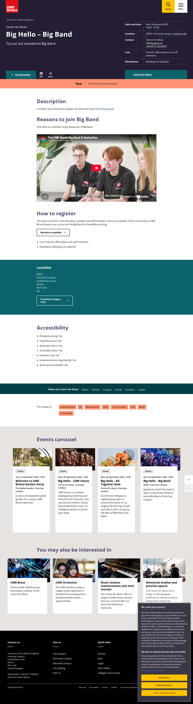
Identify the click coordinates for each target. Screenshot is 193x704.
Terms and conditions (128, 687)
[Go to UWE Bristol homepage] (8, 20)
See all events (22, 74)
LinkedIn (141, 389)
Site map (82, 687)
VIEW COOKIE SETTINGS (164, 693)
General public (66, 413)
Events (14, 20)
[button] (41, 75)
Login (101, 663)
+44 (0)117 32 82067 (156, 46)
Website (85, 389)
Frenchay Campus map (50, 300)
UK (80, 407)
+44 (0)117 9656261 (30, 674)
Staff (133, 407)
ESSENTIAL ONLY (164, 685)
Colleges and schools (109, 673)
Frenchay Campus (67, 407)
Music (105, 407)
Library (101, 653)
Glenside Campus (62, 663)
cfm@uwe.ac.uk (154, 43)
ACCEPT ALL (164, 677)
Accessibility (94, 687)
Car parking (59, 668)
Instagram (107, 389)
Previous (189, 488)
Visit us (56, 673)
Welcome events (92, 407)
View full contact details (19, 677)
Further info (180, 33)
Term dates (104, 668)
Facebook (96, 389)
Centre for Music (143, 74)
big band (108, 108)
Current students (119, 407)
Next (189, 479)
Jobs (100, 658)
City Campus (59, 653)
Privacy (105, 687)
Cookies (114, 687)
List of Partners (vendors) (152, 670)
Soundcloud (130, 389)
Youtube (118, 389)
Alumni (142, 407)
